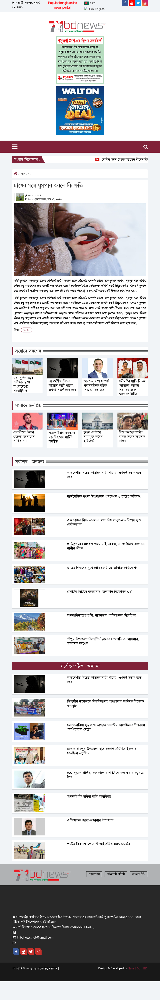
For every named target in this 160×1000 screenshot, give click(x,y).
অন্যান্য (26, 174)
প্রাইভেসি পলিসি (116, 874)
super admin (35, 195)
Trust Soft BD (138, 968)
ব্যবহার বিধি (138, 874)
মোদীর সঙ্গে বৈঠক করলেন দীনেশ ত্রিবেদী (116, 160)
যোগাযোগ (94, 874)
